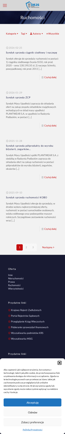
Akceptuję (33, 402)
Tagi (23, 33)
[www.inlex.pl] (32, 5)
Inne (10, 275)
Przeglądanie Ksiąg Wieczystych (27, 321)
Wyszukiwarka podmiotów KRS (27, 333)
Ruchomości (14, 285)
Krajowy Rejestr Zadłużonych (26, 310)
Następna (47, 247)
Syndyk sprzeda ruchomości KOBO (26, 197)
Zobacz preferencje (32, 422)
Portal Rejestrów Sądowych (25, 315)
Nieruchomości (15, 278)
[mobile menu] (5, 5)
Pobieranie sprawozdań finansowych (29, 327)
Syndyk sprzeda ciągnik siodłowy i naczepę (31, 52)
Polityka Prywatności (32, 429)
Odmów (32, 412)
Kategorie (11, 33)
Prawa (11, 281)
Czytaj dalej (50, 77)
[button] (59, 363)
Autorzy (37, 33)
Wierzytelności (15, 288)
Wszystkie (53, 33)
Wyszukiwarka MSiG (22, 338)
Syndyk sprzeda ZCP (18, 97)
